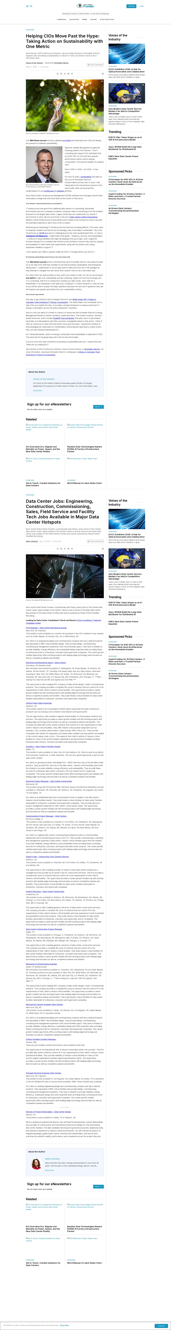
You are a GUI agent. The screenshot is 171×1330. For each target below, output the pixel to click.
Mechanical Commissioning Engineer (41, 964)
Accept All (161, 1326)
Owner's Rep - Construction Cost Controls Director (47, 857)
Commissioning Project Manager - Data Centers (46, 816)
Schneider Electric (61, 63)
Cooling (93, 19)
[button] (27, 6)
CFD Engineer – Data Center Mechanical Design (46, 628)
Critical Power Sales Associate (39, 703)
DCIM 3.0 (43, 233)
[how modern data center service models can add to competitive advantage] (127, 93)
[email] (72, 74)
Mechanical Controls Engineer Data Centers (44, 1004)
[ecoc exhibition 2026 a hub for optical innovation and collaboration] (127, 54)
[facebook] (58, 74)
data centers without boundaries (84, 217)
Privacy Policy (64, 1325)
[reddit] (68, 74)
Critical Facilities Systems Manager (41, 1039)
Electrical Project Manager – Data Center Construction (49, 781)
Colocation (74, 19)
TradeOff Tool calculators (63, 318)
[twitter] (65, 74)
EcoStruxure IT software (54, 191)
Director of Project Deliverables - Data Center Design (48, 1108)
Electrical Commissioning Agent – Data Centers (46, 663)
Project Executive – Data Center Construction (45, 891)
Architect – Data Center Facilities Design (43, 747)
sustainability (86, 177)
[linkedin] (61, 74)
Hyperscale (61, 19)
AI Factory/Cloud (107, 19)
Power (84, 19)
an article (67, 140)
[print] (103, 74)
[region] (85, 1326)
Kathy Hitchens (32, 541)
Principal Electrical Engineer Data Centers (43, 1073)
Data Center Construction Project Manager (44, 929)
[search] (31, 6)
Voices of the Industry (34, 63)
